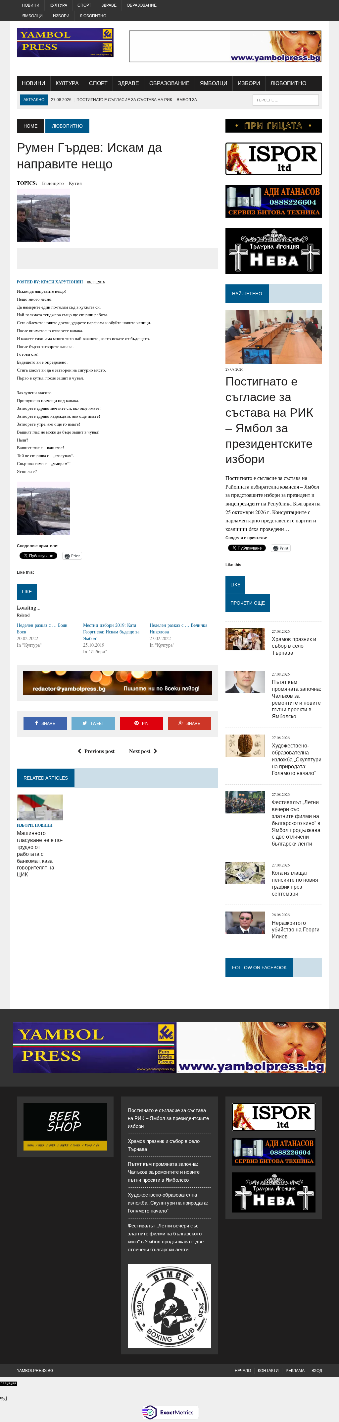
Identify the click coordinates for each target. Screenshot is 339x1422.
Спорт (84, 5)
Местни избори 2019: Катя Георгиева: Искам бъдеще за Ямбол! (111, 631)
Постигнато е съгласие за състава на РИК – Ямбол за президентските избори (168, 1118)
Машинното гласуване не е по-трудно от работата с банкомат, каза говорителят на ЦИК (40, 853)
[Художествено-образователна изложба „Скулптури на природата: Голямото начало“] (245, 752)
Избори (61, 16)
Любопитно (93, 16)
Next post (139, 751)
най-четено (247, 293)
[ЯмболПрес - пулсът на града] (65, 42)
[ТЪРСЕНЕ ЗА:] (286, 99)
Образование (142, 5)
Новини (30, 5)
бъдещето (53, 183)
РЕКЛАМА (295, 1370)
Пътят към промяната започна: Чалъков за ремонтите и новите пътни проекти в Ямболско (164, 1172)
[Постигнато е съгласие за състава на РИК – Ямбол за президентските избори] (273, 360)
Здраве (109, 5)
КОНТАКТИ (268, 1370)
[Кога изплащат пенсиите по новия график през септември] (245, 879)
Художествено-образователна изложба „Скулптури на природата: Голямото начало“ (296, 759)
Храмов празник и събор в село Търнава (294, 646)
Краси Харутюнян (62, 282)
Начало (243, 1370)
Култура (58, 5)
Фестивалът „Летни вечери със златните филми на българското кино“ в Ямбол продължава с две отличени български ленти (296, 823)
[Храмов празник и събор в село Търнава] (245, 645)
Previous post (99, 751)
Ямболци (32, 16)
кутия (75, 183)
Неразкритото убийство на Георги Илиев (295, 930)
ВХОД (317, 1370)
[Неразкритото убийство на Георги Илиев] (245, 929)
